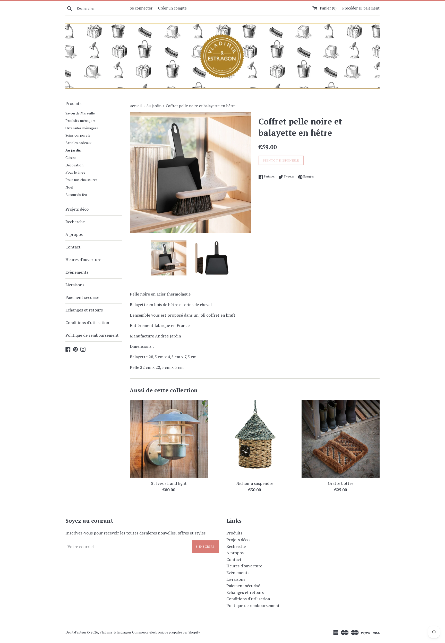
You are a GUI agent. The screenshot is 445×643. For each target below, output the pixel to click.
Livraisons (74, 285)
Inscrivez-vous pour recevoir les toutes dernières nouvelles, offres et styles (135, 533)
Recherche (75, 222)
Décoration (74, 165)
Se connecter (141, 8)
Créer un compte (172, 8)
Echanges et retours (84, 310)
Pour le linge (75, 172)
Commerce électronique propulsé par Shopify (166, 632)
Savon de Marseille (80, 113)
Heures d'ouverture (83, 259)
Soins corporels (77, 135)
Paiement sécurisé (82, 297)
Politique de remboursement (92, 335)
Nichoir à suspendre (254, 483)
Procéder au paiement (361, 8)
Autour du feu (76, 194)
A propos (74, 234)
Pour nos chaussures (81, 179)
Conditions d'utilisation (87, 322)
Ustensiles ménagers (81, 128)
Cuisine (70, 157)
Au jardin (73, 150)
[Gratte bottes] (341, 439)
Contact (73, 247)
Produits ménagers (80, 120)
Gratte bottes (340, 483)
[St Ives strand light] (169, 439)
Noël (69, 187)
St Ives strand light (169, 483)
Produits (93, 103)
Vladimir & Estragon (115, 632)
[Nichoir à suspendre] (255, 439)
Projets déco (77, 209)
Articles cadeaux (78, 142)
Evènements (76, 272)
